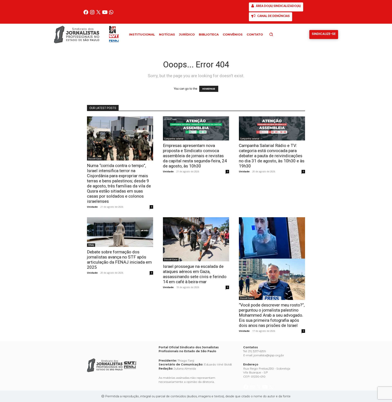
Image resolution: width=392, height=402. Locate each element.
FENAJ (91, 245)
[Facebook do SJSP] (86, 14)
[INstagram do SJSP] (92, 14)
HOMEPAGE (208, 88)
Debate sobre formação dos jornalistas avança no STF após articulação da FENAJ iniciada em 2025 (119, 259)
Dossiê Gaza (94, 158)
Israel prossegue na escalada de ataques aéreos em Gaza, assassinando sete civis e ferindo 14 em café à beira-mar (194, 274)
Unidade (92, 206)
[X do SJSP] (99, 14)
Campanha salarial (173, 138)
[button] (278, 34)
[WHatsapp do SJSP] (111, 14)
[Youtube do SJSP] (105, 14)
